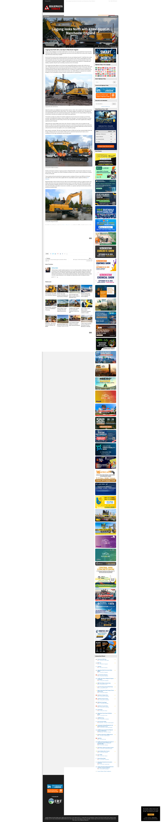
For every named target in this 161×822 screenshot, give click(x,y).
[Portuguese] (103, 73)
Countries (70, 13)
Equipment (78, 13)
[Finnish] (101, 69)
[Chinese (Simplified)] (103, 67)
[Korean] (105, 71)
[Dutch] (112, 67)
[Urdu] (108, 75)
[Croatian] (105, 67)
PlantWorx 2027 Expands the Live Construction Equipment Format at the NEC (74, 310)
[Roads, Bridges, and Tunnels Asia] (105, 423)
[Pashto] (99, 73)
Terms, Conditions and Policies (82, 820)
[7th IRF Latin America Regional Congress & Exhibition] (105, 199)
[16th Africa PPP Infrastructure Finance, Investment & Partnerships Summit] (105, 476)
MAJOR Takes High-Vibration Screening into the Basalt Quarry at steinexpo (70, 16)
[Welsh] (112, 75)
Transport (95, 13)
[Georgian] (105, 69)
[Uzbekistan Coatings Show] (105, 265)
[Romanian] (108, 73)
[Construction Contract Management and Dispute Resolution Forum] (105, 304)
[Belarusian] (99, 67)
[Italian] (101, 71)
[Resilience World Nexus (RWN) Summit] (105, 331)
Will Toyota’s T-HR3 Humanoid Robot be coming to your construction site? (82, 259)
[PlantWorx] (105, 647)
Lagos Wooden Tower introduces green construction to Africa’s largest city (56, 259)
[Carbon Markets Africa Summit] (105, 344)
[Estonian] (96, 69)
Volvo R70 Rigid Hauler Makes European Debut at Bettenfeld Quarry (96, 16)
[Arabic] (96, 67)
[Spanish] (96, 75)
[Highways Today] (53, 7)
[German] (108, 69)
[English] (115, 67)
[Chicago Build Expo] (105, 410)
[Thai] (103, 75)
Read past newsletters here (105, 106)
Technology (86, 13)
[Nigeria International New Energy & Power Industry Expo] (105, 238)
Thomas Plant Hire (66, 224)
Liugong (63, 250)
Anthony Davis (55, 268)
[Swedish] (101, 75)
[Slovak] (112, 73)
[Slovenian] (115, 73)
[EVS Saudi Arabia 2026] (105, 555)
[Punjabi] (105, 73)
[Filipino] (99, 69)
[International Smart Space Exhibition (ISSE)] (105, 291)
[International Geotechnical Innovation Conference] (105, 370)
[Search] (114, 82)
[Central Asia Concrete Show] (105, 568)
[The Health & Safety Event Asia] (105, 462)
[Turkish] (105, 75)
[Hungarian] (115, 69)
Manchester (68, 250)
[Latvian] (110, 71)
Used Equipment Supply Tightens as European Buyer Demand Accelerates (74, 324)
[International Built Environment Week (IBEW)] (105, 186)
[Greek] (110, 69)
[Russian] (110, 73)
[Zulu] (115, 75)
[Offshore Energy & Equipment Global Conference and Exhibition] (105, 489)
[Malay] (112, 71)
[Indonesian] (96, 71)
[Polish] (101, 73)
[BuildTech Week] (105, 621)
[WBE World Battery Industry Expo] (105, 212)
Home (48, 13)
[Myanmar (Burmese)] (115, 71)
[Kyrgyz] (108, 71)
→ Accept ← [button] (150, 814)
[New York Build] (105, 594)
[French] (103, 69)
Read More (154, 817)
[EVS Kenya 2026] (105, 541)
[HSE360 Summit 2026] (105, 383)
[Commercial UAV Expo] (105, 159)
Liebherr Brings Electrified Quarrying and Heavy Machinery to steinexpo (86, 325)
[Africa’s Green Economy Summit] (105, 581)
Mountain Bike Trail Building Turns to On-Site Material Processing (50, 309)
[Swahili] (99, 75)
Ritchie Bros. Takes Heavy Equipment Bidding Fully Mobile (50, 325)
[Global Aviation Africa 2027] (105, 607)
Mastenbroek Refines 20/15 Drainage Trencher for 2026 (62, 325)
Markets (63, 13)
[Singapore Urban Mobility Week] (105, 449)
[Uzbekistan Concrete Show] (105, 252)
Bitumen (112, 13)
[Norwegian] (96, 73)
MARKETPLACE (114, 16)
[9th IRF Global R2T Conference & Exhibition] (105, 436)
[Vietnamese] (110, 75)
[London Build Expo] (105, 528)
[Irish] (99, 71)
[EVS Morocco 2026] (105, 396)
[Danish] (110, 67)
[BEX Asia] (105, 172)
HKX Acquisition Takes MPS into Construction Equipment (51, 294)
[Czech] (108, 67)
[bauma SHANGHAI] (105, 502)
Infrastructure (55, 13)
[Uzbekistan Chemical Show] (105, 278)
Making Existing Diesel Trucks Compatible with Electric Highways (85, 295)
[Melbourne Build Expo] (105, 515)
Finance (105, 13)
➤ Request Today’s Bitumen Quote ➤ (105, 146)
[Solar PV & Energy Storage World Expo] (105, 225)
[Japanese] (103, 71)
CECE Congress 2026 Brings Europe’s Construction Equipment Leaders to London (86, 310)
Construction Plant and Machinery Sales (110, 46)
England (55, 250)
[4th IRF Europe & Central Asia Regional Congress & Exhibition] (105, 317)
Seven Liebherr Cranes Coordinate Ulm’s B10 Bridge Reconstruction (61, 310)
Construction (50, 250)
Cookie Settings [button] (148, 817)
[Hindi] (112, 69)
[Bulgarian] (101, 67)
